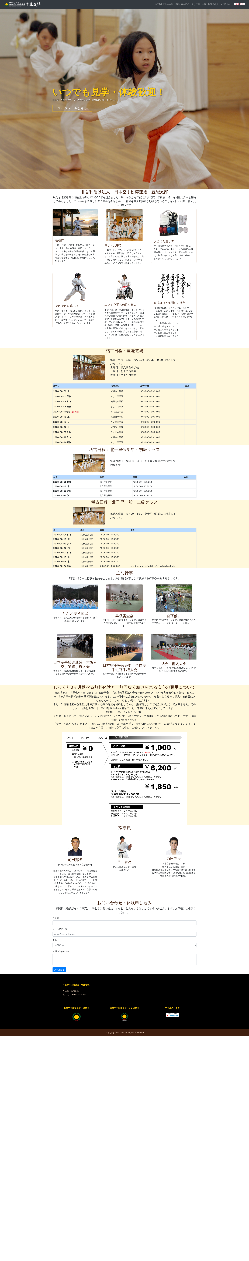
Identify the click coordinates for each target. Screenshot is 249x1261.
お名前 (56, 922)
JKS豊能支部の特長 (163, 4)
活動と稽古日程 (182, 4)
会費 (204, 4)
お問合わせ (225, 4)
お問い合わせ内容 (61, 955)
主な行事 (195, 4)
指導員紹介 (213, 4)
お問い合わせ (67, 110)
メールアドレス (60, 933)
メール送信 (59, 974)
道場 (55, 944)
